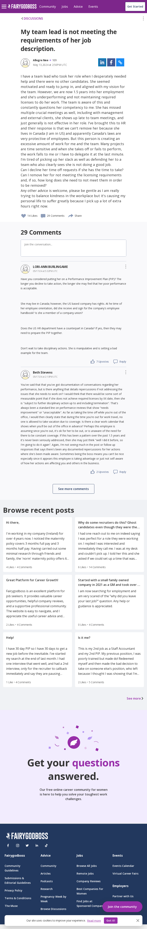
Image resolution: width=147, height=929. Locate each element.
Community (47, 6)
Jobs (65, 6)
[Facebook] (8, 845)
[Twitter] (27, 845)
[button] (143, 19)
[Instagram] (17, 845)
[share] (71, 215)
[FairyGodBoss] (27, 836)
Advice (78, 6)
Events (93, 6)
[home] (22, 8)
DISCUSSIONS (33, 18)
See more (134, 698)
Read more (94, 920)
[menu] (5, 3)
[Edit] (143, 19)
